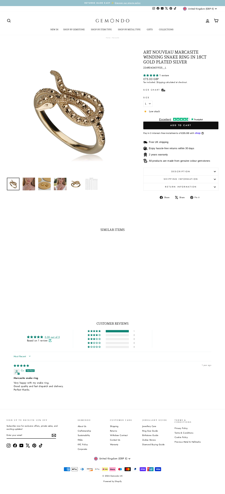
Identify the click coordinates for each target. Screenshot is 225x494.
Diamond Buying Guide (153, 444)
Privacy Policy (181, 428)
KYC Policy (83, 444)
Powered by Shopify (112, 481)
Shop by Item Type (101, 29)
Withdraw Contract (119, 435)
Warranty (114, 444)
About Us (82, 426)
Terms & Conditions (184, 432)
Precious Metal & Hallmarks (188, 441)
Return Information (181, 186)
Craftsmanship (84, 430)
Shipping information (181, 179)
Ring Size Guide (150, 430)
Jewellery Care (149, 426)
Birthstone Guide (150, 435)
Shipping (160, 82)
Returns (113, 430)
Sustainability (84, 435)
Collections (166, 29)
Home (108, 37)
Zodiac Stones (149, 439)
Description (180, 171)
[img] (21, 366)
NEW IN (54, 29)
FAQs (80, 439)
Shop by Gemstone (74, 29)
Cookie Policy (181, 437)
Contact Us (115, 439)
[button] (151, 75)
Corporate (82, 449)
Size (146, 97)
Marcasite (115, 37)
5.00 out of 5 (52, 337)
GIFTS (150, 29)
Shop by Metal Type (129, 29)
